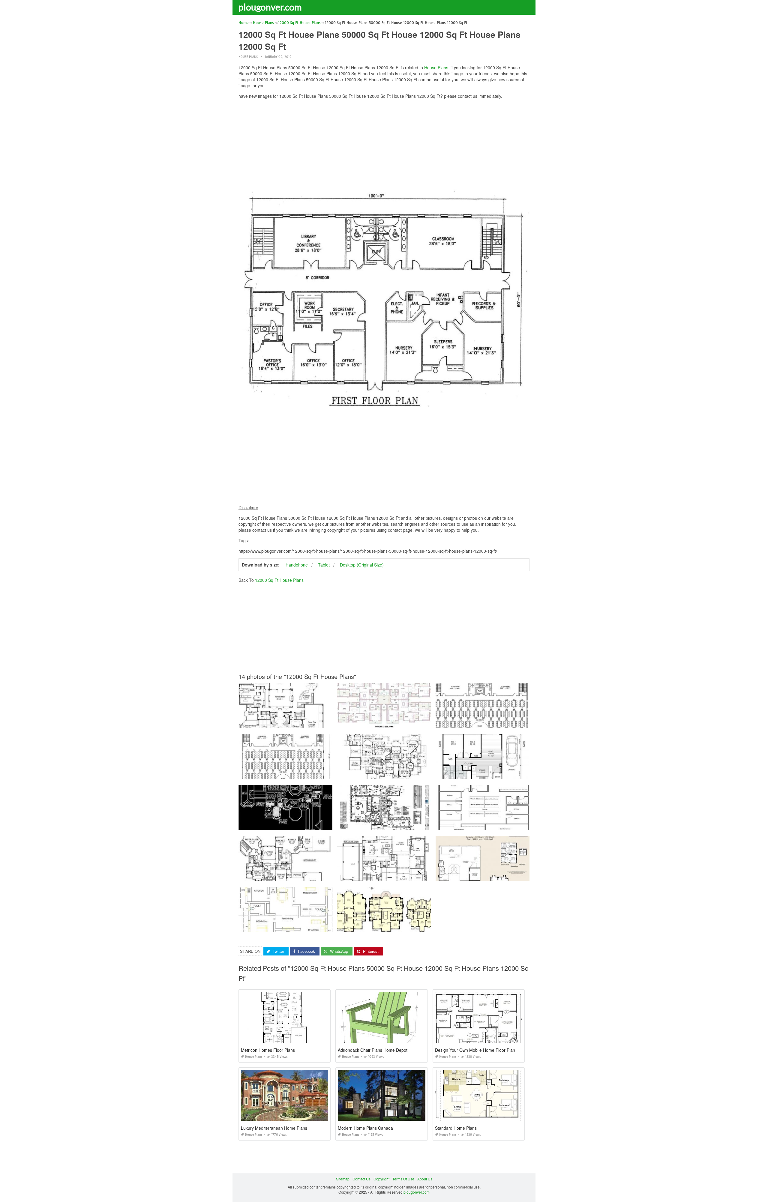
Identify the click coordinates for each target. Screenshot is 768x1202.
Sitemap (343, 1178)
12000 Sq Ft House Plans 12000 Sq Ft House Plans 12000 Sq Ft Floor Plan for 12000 (408, 722)
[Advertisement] (384, 145)
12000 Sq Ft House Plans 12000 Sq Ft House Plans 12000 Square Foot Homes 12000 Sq (510, 722)
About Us (424, 1178)
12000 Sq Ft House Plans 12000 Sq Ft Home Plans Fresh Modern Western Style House (410, 773)
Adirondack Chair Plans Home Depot (372, 1050)
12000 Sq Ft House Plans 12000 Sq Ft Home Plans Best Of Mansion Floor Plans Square (311, 875)
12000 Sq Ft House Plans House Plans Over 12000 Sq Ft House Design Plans (304, 824)
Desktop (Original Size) (362, 565)
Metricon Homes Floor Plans (268, 1050)
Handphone (297, 565)
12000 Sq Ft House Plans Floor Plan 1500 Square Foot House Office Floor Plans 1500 (507, 824)
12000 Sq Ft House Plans (279, 580)
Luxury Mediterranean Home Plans (274, 1128)
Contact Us (361, 1178)
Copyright (381, 1178)
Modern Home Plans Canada (365, 1128)
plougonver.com (270, 6)
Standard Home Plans (456, 1128)
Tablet (324, 565)
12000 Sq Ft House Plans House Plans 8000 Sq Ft (285, 722)
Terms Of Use (403, 1178)
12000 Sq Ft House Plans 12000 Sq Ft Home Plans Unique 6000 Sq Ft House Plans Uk (410, 875)
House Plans (248, 57)
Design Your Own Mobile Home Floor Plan (475, 1050)
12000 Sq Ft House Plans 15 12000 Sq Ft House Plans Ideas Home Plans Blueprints (407, 824)
